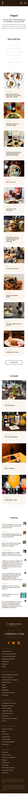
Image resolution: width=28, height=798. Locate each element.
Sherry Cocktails (6, 708)
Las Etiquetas (6, 736)
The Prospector (10, 405)
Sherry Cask (5, 744)
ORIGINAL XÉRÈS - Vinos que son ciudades (10, 595)
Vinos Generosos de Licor (9, 654)
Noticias (4, 760)
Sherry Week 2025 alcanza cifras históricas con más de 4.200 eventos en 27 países (11, 544)
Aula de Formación (7, 677)
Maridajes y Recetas (8, 705)
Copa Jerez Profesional (9, 757)
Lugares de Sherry (7, 711)
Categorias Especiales (8, 659)
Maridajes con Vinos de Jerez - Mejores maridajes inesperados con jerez (11, 587)
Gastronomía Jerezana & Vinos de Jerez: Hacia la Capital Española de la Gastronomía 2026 (12, 535)
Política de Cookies (7, 770)
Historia (4, 731)
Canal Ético (5, 772)
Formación (5, 752)
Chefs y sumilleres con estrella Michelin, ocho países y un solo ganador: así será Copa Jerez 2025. (12, 554)
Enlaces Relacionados (8, 692)
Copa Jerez (5, 716)
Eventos (4, 721)
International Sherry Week (9, 718)
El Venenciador (6, 739)
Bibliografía (5, 690)
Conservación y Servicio (9, 703)
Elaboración (5, 661)
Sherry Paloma (9, 468)
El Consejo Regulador (8, 741)
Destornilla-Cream (11, 500)
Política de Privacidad (8, 767)
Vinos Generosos (7, 651)
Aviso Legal (5, 765)
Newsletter (5, 695)
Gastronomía (5, 762)
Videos (4, 685)
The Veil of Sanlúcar (11, 437)
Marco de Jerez (6, 755)
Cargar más (14, 362)
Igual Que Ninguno (7, 713)
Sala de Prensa (6, 682)
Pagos (4, 666)
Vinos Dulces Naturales (8, 656)
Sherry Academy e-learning (10, 674)
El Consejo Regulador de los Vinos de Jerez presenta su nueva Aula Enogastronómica (12, 526)
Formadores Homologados (10, 680)
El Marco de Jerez (7, 729)
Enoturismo (5, 734)
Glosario (4, 687)
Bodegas (4, 664)
